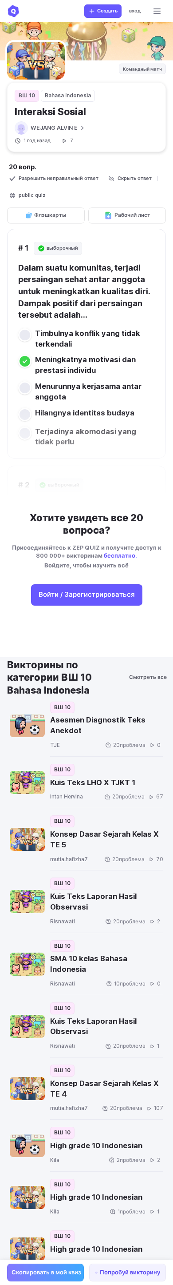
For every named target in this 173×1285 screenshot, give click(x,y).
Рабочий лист (132, 215)
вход (135, 11)
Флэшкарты (50, 215)
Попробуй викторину (130, 1272)
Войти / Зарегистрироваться (87, 595)
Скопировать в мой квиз (46, 1272)
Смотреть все (148, 677)
